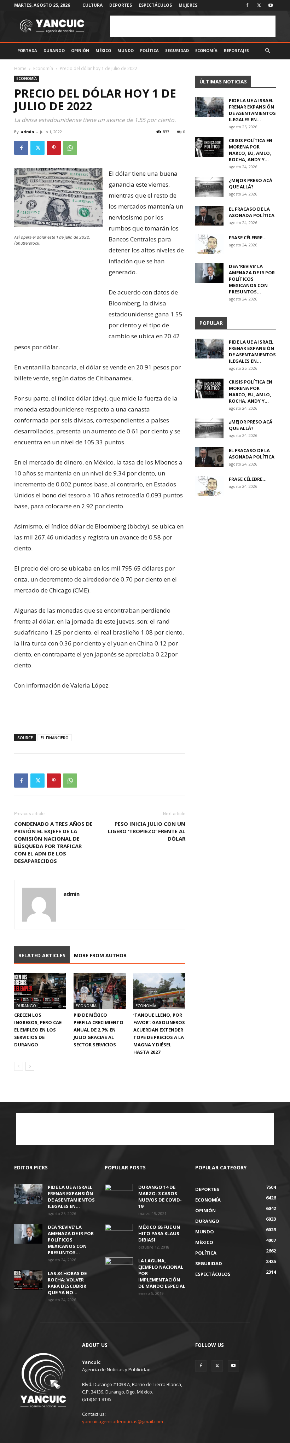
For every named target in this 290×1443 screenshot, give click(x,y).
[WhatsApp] (70, 148)
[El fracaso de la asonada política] (209, 216)
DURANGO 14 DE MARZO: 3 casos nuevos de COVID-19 (160, 1196)
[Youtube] (270, 5)
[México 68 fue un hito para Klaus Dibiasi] (119, 1234)
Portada (27, 50)
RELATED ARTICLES (41, 955)
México (103, 50)
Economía (206, 50)
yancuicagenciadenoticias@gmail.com (122, 1421)
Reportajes (236, 50)
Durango (54, 50)
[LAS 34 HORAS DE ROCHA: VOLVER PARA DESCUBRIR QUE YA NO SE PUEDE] (28, 1280)
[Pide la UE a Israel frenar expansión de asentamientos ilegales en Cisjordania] (209, 107)
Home (20, 68)
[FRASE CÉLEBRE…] (209, 244)
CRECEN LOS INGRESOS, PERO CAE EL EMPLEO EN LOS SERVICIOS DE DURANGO (38, 1030)
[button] (267, 50)
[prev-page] (18, 1066)
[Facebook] (247, 5)
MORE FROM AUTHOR (100, 955)
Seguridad (177, 50)
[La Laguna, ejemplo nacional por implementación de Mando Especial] (119, 1267)
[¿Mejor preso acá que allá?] (209, 187)
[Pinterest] (54, 148)
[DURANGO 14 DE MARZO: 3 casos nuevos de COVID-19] (119, 1194)
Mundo (125, 50)
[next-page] (29, 1066)
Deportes (120, 5)
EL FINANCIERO (55, 737)
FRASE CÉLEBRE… (248, 237)
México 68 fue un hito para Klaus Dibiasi (159, 1233)
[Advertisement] (193, 26)
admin (27, 131)
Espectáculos (155, 5)
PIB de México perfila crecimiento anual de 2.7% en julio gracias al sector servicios (98, 1030)
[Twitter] (259, 5)
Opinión (80, 50)
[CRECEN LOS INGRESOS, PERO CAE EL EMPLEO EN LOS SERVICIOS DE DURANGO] (40, 991)
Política (149, 50)
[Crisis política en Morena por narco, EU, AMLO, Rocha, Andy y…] (209, 147)
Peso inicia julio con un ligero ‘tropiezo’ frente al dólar (146, 831)
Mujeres (188, 5)
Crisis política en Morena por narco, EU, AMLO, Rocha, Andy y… (250, 150)
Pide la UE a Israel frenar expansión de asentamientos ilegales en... (252, 110)
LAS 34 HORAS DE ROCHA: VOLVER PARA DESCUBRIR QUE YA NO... (67, 1283)
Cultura (92, 5)
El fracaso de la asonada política (251, 212)
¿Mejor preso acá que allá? (250, 183)
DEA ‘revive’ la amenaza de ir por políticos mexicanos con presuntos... (252, 279)
